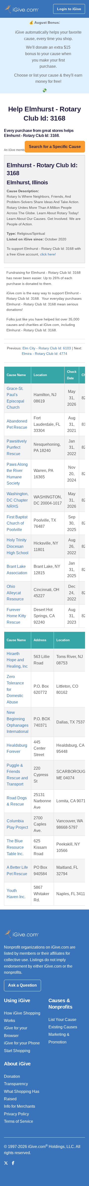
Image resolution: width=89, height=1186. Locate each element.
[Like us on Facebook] (13, 1163)
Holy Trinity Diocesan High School (17, 546)
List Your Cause (62, 1019)
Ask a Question (22, 985)
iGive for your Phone (22, 1043)
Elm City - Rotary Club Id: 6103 (46, 348)
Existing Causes (62, 1027)
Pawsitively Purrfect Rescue (17, 447)
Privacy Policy (16, 1114)
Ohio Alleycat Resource (15, 592)
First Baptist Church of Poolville (17, 523)
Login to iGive (69, 9)
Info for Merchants (19, 1106)
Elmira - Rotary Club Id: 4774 (44, 354)
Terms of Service (18, 1121)
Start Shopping (17, 1051)
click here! (48, 254)
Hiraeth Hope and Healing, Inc (17, 660)
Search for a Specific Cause (55, 147)
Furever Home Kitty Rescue (16, 616)
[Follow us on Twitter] (6, 1163)
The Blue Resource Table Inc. (15, 847)
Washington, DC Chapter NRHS (17, 500)
